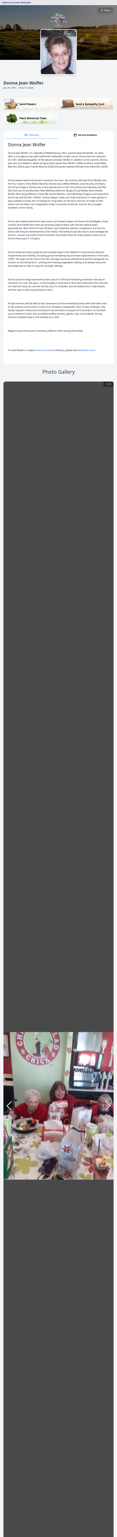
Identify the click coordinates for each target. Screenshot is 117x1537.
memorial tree (44, 350)
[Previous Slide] (9, 1106)
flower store (88, 350)
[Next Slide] (108, 1106)
